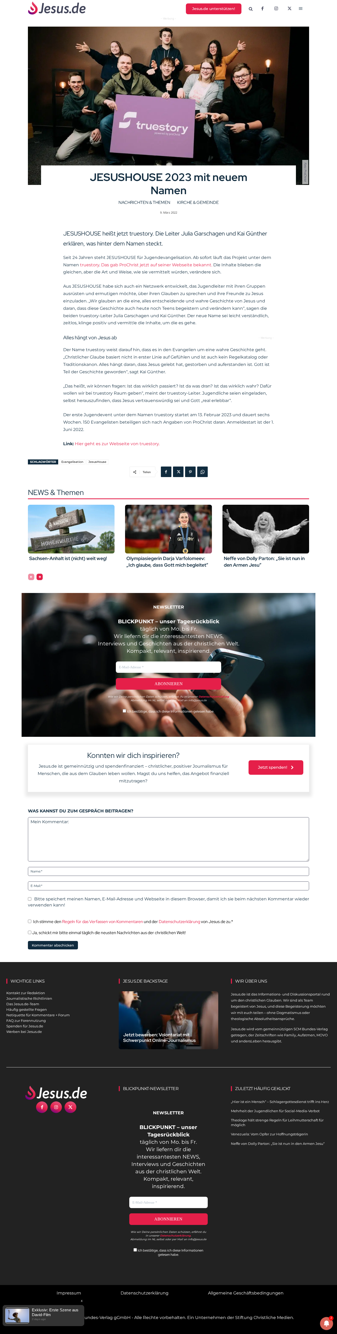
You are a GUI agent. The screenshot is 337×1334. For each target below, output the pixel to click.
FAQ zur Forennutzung (26, 1020)
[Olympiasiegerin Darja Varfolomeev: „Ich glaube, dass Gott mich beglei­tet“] (168, 529)
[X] (289, 8)
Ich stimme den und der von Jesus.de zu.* (133, 921)
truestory (89, 264)
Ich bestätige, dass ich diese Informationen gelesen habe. (170, 711)
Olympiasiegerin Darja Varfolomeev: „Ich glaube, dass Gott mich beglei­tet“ (167, 561)
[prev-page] (31, 576)
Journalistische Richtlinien (29, 998)
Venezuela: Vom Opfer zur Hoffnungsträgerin (269, 1134)
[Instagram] (276, 8)
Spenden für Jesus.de (24, 1026)
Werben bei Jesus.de (24, 1031)
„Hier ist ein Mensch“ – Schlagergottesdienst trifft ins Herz (280, 1102)
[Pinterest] (190, 472)
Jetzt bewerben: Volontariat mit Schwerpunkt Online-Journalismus (159, 1037)
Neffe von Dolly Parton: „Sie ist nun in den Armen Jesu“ (278, 1143)
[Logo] (56, 1092)
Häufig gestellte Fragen (26, 1009)
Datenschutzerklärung (179, 921)
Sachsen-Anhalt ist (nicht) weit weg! (68, 558)
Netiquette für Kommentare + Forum (38, 1015)
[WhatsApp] (202, 472)
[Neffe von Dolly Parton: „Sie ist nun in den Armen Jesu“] (265, 529)
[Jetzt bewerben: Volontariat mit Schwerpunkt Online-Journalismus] (169, 1022)
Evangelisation (72, 462)
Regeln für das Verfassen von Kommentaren (102, 921)
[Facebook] (262, 8)
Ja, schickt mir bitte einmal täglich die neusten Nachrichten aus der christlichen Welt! (108, 932)
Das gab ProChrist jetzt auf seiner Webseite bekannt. (156, 264)
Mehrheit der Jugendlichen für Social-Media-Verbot (275, 1111)
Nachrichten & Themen (144, 202)
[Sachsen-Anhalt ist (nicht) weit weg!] (71, 529)
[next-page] (39, 576)
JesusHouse (97, 462)
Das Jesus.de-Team (22, 1004)
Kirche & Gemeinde (198, 202)
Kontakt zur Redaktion (25, 993)
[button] (250, 8)
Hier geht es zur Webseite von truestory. (117, 443)
